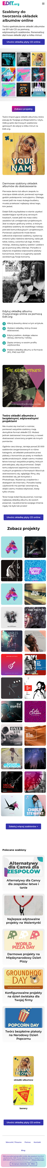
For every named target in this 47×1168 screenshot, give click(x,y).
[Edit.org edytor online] (11, 3)
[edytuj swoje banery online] (23, 1096)
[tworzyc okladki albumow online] (23, 1067)
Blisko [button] (33, 1164)
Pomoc (28, 1142)
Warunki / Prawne (14, 1142)
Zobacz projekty (23, 109)
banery (23, 1108)
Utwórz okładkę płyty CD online (23, 42)
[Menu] (43, 3)
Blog (23, 1150)
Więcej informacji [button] (37, 1160)
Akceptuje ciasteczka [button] (19, 1164)
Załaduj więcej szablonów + (23, 826)
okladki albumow (23, 1080)
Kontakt (37, 1142)
